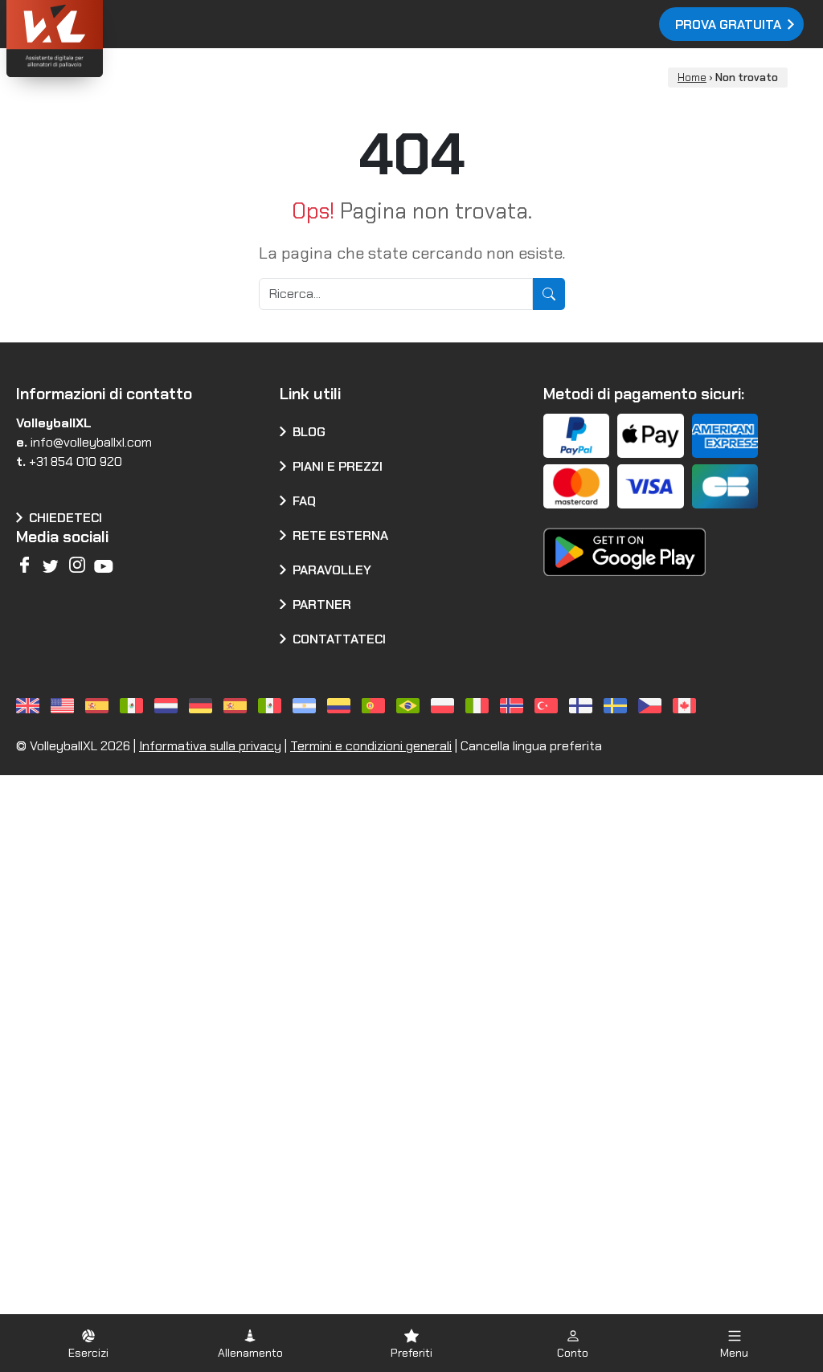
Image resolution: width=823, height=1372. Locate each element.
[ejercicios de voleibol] (99, 705)
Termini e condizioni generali (371, 745)
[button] (89, 1343)
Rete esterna (340, 535)
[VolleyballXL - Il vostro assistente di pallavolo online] (96, 40)
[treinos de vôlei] (376, 705)
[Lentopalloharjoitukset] (583, 705)
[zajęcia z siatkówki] (445, 705)
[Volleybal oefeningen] (168, 705)
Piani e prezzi (338, 466)
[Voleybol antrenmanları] (548, 705)
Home (692, 77)
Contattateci (339, 639)
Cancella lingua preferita (531, 745)
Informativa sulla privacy (210, 745)
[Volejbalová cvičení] (652, 705)
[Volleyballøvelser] (514, 705)
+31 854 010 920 (75, 461)
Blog (309, 431)
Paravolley (332, 569)
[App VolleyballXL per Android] (624, 541)
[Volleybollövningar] (618, 705)
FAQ (304, 500)
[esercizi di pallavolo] (479, 705)
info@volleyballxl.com (91, 442)
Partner (322, 604)
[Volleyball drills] (30, 705)
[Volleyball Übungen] (203, 705)
